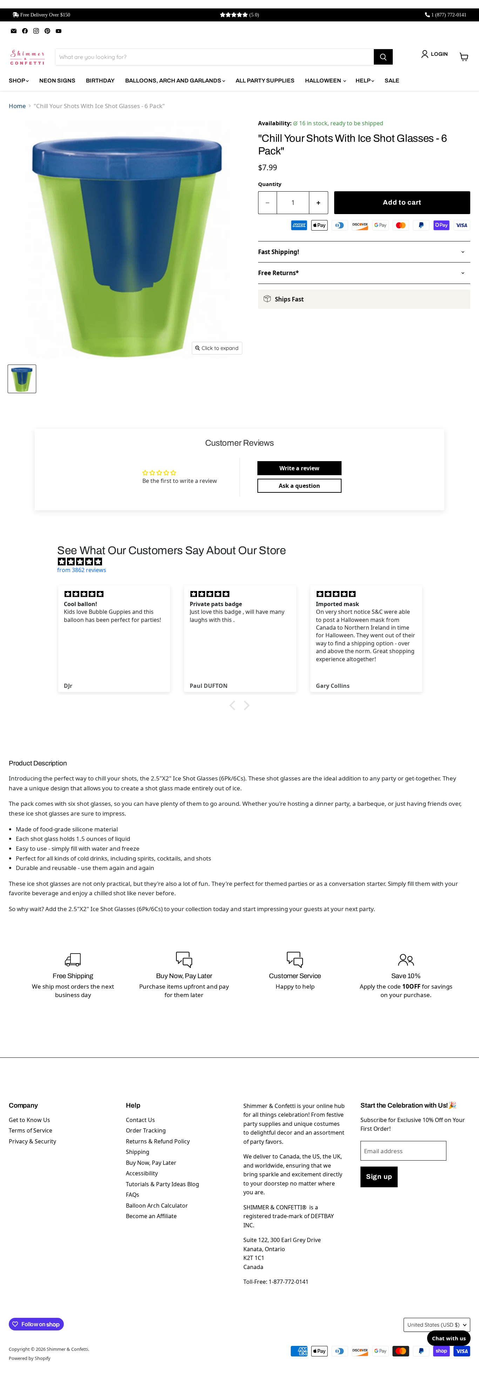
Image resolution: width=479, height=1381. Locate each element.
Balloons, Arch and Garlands (173, 81)
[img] (243, 561)
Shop (17, 81)
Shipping (137, 1152)
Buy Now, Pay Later (151, 1163)
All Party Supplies (265, 81)
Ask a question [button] (299, 486)
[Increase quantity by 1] (318, 202)
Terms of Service (30, 1130)
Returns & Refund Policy (158, 1141)
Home (17, 106)
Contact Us (140, 1120)
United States (433, 1324)
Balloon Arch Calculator (157, 1205)
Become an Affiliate (151, 1216)
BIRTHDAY (100, 81)
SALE (392, 81)
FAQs (132, 1195)
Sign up (379, 1176)
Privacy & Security (32, 1141)
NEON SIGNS (57, 81)
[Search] (383, 57)
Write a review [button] (299, 468)
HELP (363, 81)
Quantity (269, 183)
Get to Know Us (29, 1120)
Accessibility (142, 1173)
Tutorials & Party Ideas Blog (162, 1184)
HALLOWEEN (323, 81)
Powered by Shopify (29, 1358)
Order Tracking (146, 1130)
